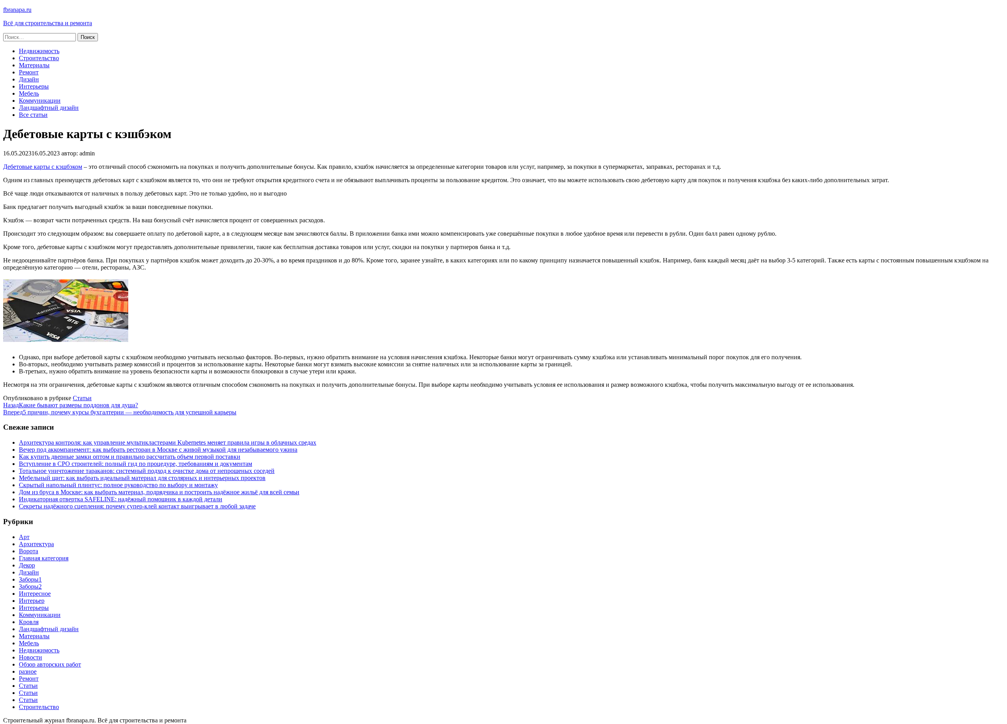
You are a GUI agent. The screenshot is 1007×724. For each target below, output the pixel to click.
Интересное (35, 593)
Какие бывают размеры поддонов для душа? (70, 405)
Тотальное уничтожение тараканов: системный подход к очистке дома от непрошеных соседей (147, 470)
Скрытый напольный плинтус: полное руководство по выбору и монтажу (118, 485)
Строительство (39, 58)
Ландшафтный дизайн (49, 107)
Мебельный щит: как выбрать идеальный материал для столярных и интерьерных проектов (142, 478)
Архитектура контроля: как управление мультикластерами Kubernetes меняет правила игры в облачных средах (167, 442)
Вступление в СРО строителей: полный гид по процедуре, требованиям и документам (135, 463)
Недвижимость (39, 51)
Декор (27, 565)
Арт (24, 537)
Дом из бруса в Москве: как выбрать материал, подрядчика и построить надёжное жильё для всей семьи (159, 492)
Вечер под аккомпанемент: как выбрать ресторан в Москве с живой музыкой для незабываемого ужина (158, 449)
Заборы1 (30, 579)
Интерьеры (34, 86)
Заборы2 (30, 586)
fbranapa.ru (17, 9)
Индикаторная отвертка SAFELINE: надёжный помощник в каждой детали (120, 499)
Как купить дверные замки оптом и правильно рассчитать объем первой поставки (129, 456)
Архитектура (36, 544)
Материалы (34, 65)
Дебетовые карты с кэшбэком (42, 166)
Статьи (82, 398)
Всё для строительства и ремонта (47, 23)
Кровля (29, 622)
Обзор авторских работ (50, 664)
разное (28, 671)
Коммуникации (40, 100)
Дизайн (29, 79)
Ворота (28, 551)
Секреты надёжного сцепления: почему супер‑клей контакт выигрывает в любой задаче (137, 506)
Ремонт (29, 72)
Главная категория (43, 558)
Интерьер (31, 600)
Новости (30, 657)
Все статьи (33, 114)
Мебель (29, 93)
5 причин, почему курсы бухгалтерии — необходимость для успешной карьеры (119, 412)
